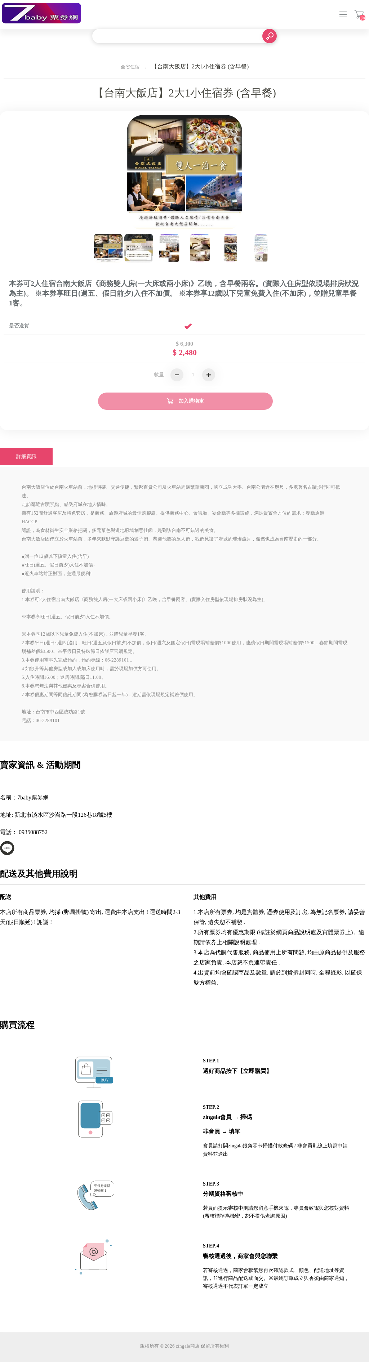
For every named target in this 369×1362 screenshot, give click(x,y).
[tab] (26, 456)
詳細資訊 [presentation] (26, 456)
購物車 (359, 14)
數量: (159, 374)
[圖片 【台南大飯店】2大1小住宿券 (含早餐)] (108, 248)
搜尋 (269, 36)
